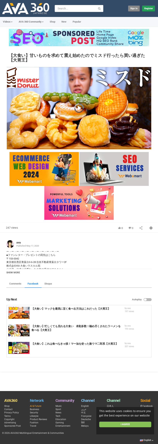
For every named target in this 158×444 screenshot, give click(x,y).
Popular (77, 21)
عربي (83, 409)
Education (60, 419)
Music (58, 406)
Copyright (9, 419)
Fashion (34, 422)
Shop (52, 21)
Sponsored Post (12, 426)
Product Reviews (38, 419)
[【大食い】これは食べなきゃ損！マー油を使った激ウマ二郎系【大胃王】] (18, 348)
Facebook (33, 283)
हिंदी (83, 422)
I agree (125, 424)
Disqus (48, 283)
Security (34, 412)
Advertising (10, 422)
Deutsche (86, 419)
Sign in (134, 8)
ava (18, 242)
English (85, 406)
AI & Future (35, 406)
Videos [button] (7, 21)
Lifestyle (34, 416)
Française (86, 416)
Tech (57, 416)
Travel (33, 426)
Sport (58, 409)
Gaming (59, 422)
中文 (83, 412)
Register (148, 8)
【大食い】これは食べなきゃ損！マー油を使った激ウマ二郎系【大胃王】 (74, 343)
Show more (13, 272)
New (63, 21)
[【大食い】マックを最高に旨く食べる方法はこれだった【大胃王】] (18, 313)
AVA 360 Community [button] (30, 21)
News (58, 412)
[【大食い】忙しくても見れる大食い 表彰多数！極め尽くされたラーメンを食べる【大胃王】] (18, 330)
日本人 (110, 406)
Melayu (85, 426)
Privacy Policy (11, 412)
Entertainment (62, 426)
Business (34, 409)
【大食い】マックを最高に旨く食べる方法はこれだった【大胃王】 (70, 308)
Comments (15, 283)
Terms (7, 416)
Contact (8, 409)
